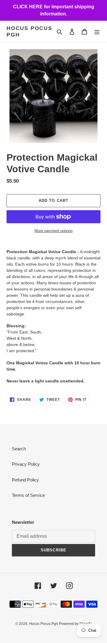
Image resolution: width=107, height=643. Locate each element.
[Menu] (97, 31)
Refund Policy (25, 479)
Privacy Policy (26, 464)
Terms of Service (28, 495)
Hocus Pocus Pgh (29, 31)
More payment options (53, 231)
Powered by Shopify (75, 624)
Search (19, 448)
